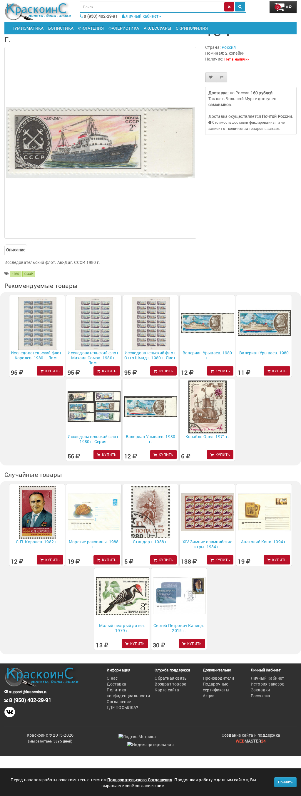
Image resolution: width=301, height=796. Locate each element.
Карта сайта (167, 690)
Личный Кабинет (267, 678)
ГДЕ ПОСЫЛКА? (122, 707)
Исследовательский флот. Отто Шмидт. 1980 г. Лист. (150, 355)
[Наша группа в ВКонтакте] (9, 712)
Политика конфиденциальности (128, 692)
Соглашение (119, 701)
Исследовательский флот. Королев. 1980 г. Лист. (37, 355)
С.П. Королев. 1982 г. (37, 541)
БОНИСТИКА (60, 28)
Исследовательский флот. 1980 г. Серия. (94, 439)
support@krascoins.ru (27, 691)
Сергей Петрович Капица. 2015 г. (178, 628)
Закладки (260, 690)
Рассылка (260, 695)
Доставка (116, 684)
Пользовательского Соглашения (139, 779)
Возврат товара (170, 684)
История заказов (268, 684)
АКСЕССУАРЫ (157, 28)
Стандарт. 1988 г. (150, 541)
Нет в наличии (237, 59)
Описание (16, 249)
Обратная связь (171, 678)
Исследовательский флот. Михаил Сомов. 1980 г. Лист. (94, 358)
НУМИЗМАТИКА (27, 28)
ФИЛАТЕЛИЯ (91, 28)
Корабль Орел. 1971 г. (207, 436)
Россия (229, 47)
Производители (218, 678)
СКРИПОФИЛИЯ (192, 28)
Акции (209, 695)
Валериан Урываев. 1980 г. (207, 355)
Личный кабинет (141, 16)
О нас (112, 678)
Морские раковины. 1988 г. (93, 544)
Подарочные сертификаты (216, 687)
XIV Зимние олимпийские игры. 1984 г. (207, 544)
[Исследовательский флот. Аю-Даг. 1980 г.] (100, 143)
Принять (285, 782)
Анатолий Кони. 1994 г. (264, 541)
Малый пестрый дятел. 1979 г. (122, 628)
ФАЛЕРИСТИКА (123, 28)
